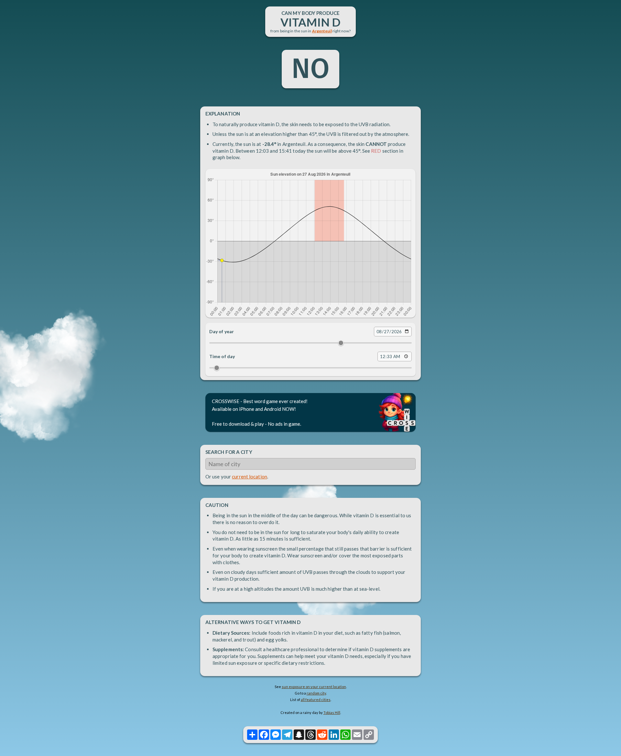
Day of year (221, 331)
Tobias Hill (331, 712)
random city (316, 693)
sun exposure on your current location (314, 687)
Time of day (222, 356)
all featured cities (316, 699)
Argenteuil (322, 30)
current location (249, 476)
